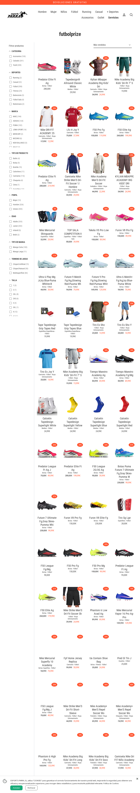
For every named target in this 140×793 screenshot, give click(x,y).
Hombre (42, 11)
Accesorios (87, 17)
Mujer (54, 11)
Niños (64, 11)
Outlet (101, 17)
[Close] (137, 778)
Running (86, 11)
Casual (99, 11)
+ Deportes (113, 11)
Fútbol (74, 11)
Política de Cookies (111, 783)
